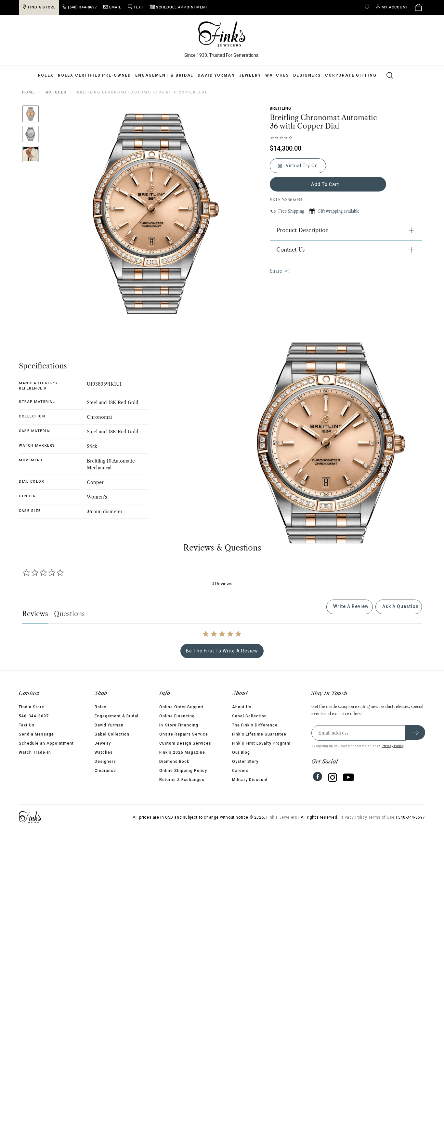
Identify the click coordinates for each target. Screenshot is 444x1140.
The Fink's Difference (255, 725)
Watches (277, 75)
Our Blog (241, 752)
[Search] (386, 75)
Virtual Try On (301, 165)
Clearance (105, 770)
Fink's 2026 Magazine (182, 752)
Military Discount (250, 779)
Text (139, 7)
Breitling (280, 108)
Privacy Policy (392, 746)
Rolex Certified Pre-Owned (94, 75)
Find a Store (31, 707)
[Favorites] (368, 7)
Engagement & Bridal (164, 75)
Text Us (26, 725)
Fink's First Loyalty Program (261, 743)
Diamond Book (174, 761)
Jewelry (250, 75)
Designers (307, 75)
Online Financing (177, 716)
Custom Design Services (185, 743)
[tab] (349, 607)
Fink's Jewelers (281, 817)
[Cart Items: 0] (418, 7)
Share (276, 271)
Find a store (42, 7)
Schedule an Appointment (46, 743)
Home (28, 92)
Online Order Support (181, 707)
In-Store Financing (178, 725)
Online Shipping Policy (183, 770)
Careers (240, 770)
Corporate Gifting (350, 75)
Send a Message (36, 734)
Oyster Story (245, 761)
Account (395, 7)
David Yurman (216, 75)
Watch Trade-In (35, 752)
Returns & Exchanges (181, 779)
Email (115, 7)
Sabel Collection (112, 734)
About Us (242, 707)
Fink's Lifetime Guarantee (259, 734)
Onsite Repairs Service (183, 734)
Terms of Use (381, 817)
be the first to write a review (222, 650)
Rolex (46, 75)
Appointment (182, 7)
